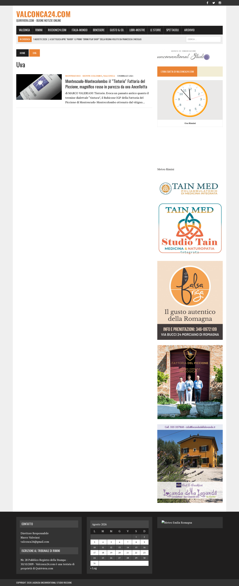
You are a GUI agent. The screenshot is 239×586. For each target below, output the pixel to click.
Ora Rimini (190, 123)
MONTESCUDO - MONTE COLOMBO (83, 76)
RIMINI (39, 30)
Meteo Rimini (165, 169)
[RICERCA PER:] (203, 39)
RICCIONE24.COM (57, 30)
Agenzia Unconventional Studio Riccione (52, 582)
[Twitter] (213, 2)
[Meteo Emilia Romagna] (177, 522)
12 (111, 547)
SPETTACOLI (172, 30)
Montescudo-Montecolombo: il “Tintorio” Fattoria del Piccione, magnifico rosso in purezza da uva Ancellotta (106, 84)
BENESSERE (98, 30)
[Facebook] (207, 2)
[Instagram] (220, 2)
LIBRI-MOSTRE (137, 30)
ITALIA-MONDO (79, 30)
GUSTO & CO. (117, 30)
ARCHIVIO (189, 30)
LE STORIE (155, 30)
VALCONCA (24, 30)
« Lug (93, 568)
